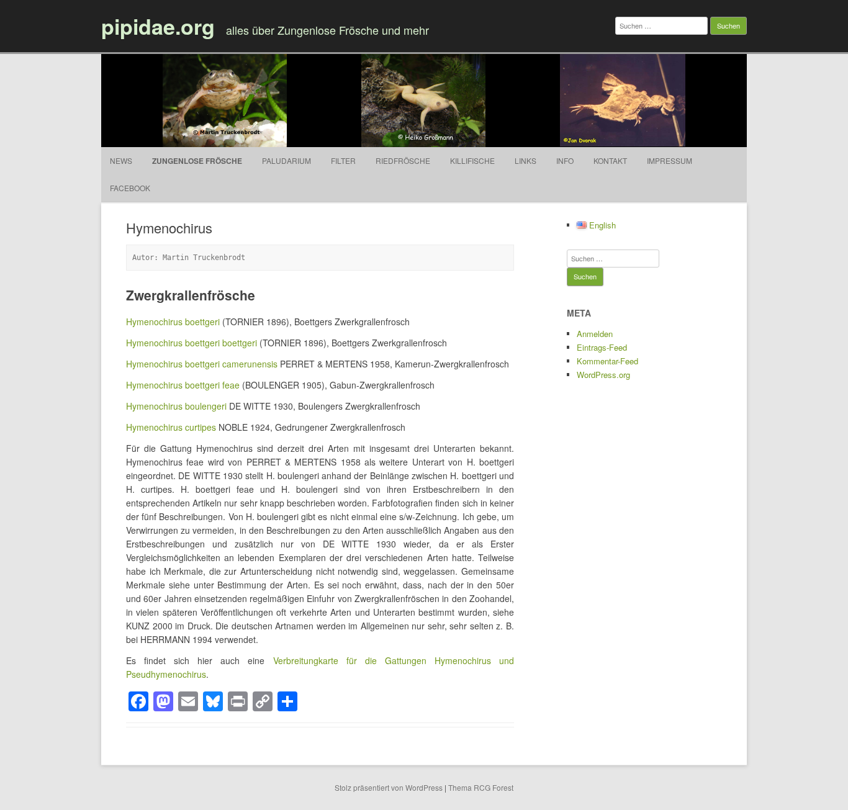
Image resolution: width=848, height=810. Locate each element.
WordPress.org (603, 374)
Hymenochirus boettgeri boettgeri (191, 342)
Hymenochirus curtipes (171, 427)
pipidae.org (158, 26)
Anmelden (595, 334)
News (121, 160)
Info (565, 160)
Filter (343, 160)
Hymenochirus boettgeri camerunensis (201, 364)
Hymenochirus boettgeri (173, 321)
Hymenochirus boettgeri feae (183, 385)
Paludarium (286, 160)
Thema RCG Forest (480, 787)
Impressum (669, 160)
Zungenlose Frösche (197, 160)
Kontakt (610, 160)
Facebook (130, 187)
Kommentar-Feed (607, 361)
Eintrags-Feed (602, 347)
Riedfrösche (403, 160)
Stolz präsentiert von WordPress (389, 787)
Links (525, 160)
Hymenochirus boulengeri (176, 406)
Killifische (472, 160)
